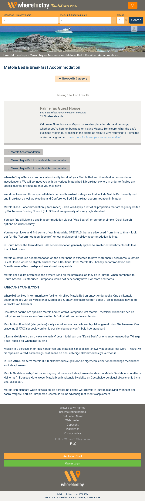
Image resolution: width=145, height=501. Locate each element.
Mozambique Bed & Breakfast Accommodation (38, 160)
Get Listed (73, 416)
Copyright (73, 424)
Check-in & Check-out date (73, 15)
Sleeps (120, 15)
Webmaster (72, 420)
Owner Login (72, 463)
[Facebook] (71, 443)
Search (136, 20)
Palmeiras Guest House (60, 108)
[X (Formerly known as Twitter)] (74, 443)
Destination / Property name (16, 15)
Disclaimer (72, 429)
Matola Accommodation (25, 152)
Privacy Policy (72, 433)
